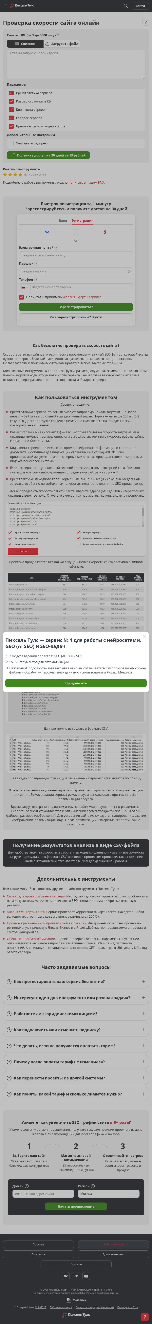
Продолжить (76, 683)
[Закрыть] (145, 636)
